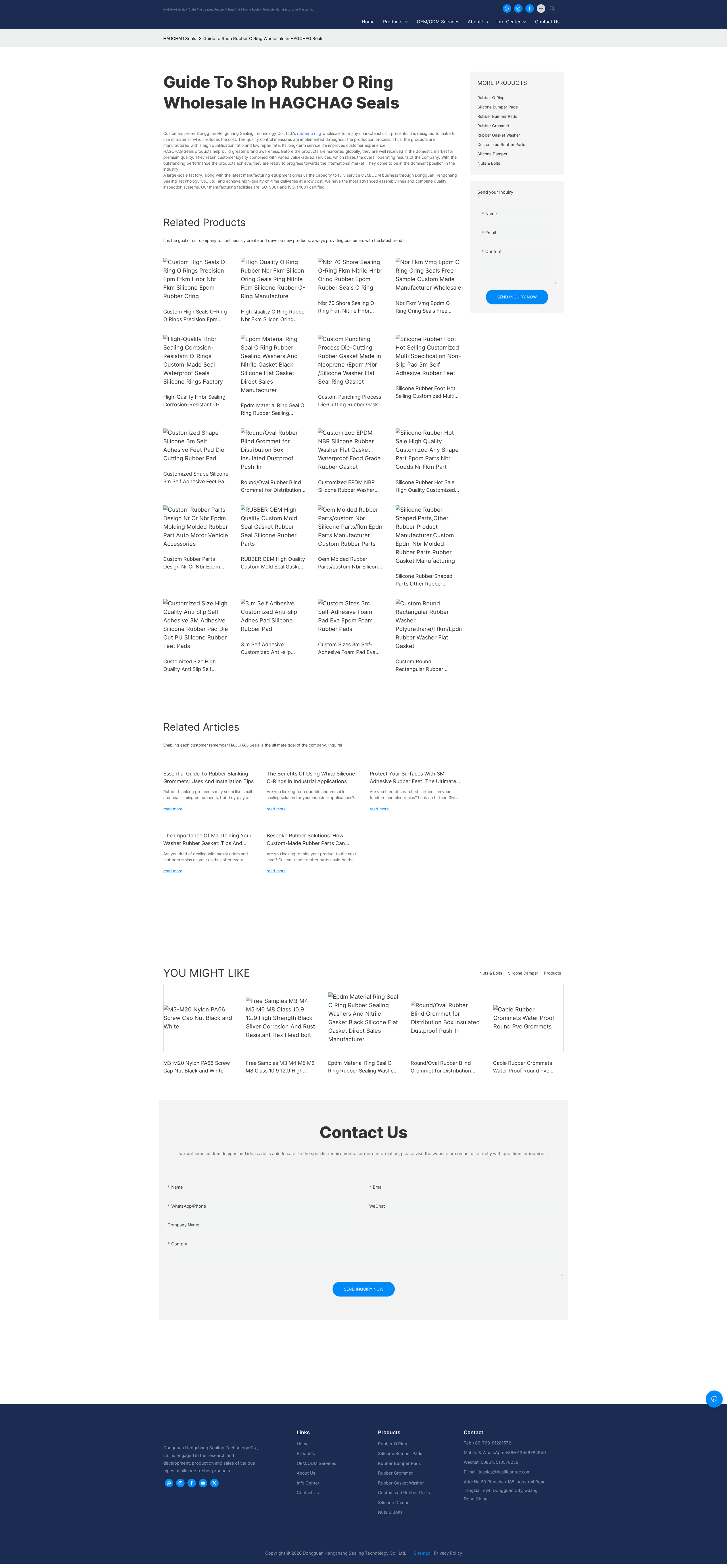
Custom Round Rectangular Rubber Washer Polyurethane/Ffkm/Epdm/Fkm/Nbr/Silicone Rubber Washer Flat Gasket (427, 665)
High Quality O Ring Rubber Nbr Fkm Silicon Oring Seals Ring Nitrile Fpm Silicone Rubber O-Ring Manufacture (273, 316)
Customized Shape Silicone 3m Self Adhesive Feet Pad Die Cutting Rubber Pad (195, 478)
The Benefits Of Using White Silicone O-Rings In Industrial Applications (311, 777)
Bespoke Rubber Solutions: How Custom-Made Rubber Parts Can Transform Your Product (306, 840)
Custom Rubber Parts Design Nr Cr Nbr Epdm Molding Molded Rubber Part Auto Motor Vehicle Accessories (192, 563)
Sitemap (422, 1553)
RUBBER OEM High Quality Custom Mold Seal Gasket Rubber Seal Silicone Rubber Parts (273, 563)
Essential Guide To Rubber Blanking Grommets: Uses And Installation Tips (208, 777)
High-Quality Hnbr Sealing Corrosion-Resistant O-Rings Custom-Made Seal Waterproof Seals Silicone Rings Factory (194, 401)
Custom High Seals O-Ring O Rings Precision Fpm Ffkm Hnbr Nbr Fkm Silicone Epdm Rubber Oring (195, 316)
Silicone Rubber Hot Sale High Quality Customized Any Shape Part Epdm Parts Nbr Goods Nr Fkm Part (425, 486)
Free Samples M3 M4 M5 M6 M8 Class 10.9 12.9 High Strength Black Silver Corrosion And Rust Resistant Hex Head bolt (280, 1067)
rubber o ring (309, 133)
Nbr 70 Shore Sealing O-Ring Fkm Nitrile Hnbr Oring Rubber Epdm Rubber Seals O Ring (347, 307)
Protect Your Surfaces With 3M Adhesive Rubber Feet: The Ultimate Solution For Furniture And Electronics (415, 778)
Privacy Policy (448, 1553)
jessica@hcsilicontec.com (504, 1472)
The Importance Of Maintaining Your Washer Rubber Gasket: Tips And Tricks (207, 840)
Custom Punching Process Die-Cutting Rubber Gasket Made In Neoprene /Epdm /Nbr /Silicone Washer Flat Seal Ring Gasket (350, 401)
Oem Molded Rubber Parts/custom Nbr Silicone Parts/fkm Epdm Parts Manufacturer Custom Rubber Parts (349, 563)
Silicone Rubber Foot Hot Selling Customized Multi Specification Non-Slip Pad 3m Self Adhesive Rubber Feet (428, 392)
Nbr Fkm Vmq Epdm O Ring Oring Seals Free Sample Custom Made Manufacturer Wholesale (425, 307)
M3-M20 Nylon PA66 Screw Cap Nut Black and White (196, 1067)
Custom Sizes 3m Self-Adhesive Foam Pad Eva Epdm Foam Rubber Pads (348, 648)
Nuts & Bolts (490, 973)
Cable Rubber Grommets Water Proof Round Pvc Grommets (522, 1067)
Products (552, 973)
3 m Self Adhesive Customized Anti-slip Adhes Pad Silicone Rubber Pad (273, 648)
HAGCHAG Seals (179, 38)
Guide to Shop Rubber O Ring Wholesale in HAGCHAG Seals (263, 38)
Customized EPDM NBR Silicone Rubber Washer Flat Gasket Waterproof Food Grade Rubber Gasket (350, 486)
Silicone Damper (523, 973)
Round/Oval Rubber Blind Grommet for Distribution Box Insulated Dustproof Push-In (271, 486)
